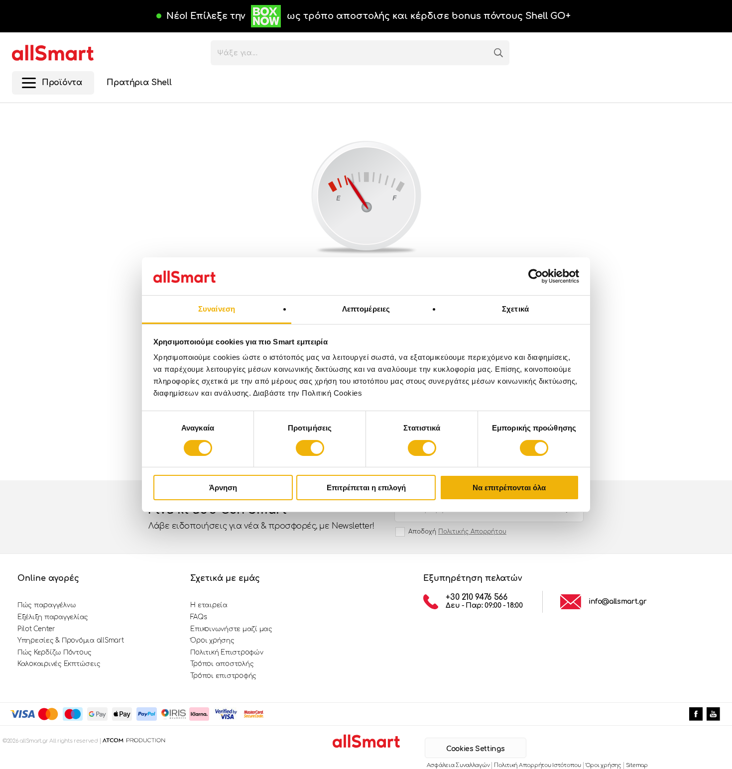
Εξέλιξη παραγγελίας (52, 617)
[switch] (310, 448)
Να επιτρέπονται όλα (509, 487)
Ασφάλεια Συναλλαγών (458, 765)
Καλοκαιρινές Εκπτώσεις (58, 663)
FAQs (198, 617)
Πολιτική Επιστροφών (226, 652)
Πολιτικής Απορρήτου (472, 531)
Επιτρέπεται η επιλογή (366, 487)
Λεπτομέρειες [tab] (366, 309)
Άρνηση (223, 487)
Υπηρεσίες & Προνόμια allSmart (70, 640)
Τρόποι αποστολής (221, 663)
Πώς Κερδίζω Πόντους (54, 652)
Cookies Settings (475, 749)
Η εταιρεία (208, 605)
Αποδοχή (457, 531)
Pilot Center (36, 629)
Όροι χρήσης (212, 640)
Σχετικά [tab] (515, 309)
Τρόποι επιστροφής (223, 675)
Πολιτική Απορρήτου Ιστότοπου (537, 765)
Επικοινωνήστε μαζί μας (231, 629)
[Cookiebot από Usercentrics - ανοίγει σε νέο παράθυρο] (535, 276)
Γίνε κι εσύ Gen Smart (261, 517)
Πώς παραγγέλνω (46, 605)
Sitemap (637, 765)
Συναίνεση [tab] (216, 309)
